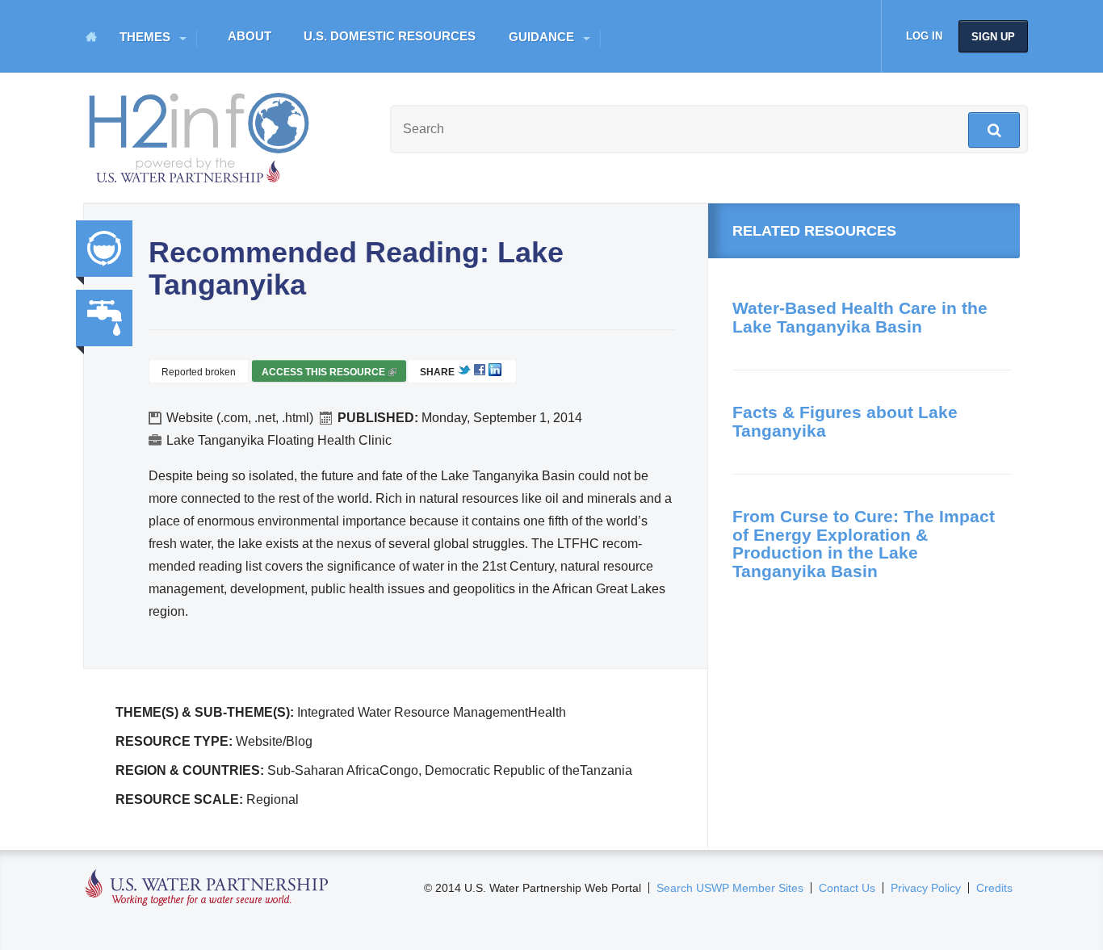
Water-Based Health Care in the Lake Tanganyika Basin (860, 317)
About (249, 36)
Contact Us (847, 887)
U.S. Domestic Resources (390, 36)
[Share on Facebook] (479, 373)
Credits (994, 887)
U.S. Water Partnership (207, 888)
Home (91, 36)
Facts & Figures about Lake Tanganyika (845, 421)
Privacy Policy (926, 887)
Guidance (541, 37)
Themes (145, 37)
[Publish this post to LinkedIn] (495, 373)
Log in (924, 36)
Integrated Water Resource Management (104, 248)
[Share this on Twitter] (464, 373)
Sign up (993, 37)
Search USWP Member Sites (729, 887)
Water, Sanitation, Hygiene (104, 318)
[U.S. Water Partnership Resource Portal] (200, 134)
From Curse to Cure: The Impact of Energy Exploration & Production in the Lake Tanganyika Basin (863, 543)
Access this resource (328, 374)
